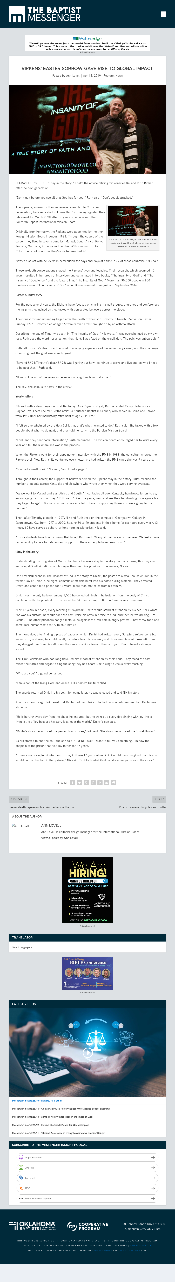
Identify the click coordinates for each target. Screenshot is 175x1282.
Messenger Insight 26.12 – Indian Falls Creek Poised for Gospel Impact (50, 1124)
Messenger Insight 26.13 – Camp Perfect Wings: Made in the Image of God (52, 1116)
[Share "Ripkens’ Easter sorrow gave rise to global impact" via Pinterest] (93, 782)
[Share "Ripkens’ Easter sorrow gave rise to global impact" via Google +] (86, 782)
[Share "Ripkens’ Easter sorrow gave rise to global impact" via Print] (113, 782)
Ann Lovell (73, 76)
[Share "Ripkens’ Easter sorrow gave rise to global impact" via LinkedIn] (100, 782)
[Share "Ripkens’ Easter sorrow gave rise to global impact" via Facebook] (72, 782)
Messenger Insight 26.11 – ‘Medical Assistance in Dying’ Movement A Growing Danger (58, 1133)
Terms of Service (129, 1250)
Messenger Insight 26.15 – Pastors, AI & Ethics (37, 1100)
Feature (109, 76)
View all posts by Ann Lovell (59, 838)
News (119, 76)
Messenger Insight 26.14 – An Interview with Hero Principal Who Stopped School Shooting (61, 1108)
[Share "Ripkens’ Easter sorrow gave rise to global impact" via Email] (106, 782)
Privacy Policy (140, 1245)
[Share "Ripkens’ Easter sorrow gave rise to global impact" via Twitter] (79, 782)
